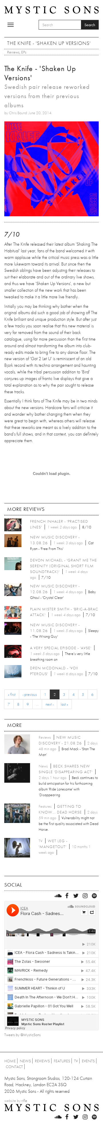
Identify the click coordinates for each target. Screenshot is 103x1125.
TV (76, 1060)
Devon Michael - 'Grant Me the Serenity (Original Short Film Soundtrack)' (63, 565)
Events (88, 1060)
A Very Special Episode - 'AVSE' (60, 647)
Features (62, 1060)
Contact (14, 1066)
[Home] (51, 9)
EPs (23, 52)
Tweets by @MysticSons (22, 1034)
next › (49, 704)
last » (64, 704)
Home (10, 1060)
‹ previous (30, 694)
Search (89, 24)
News (25, 1060)
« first (11, 694)
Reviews (13, 52)
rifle (24, 1100)
